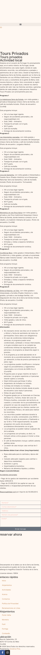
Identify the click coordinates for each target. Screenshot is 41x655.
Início (4, 581)
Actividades (6, 590)
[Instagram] (7, 652)
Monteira (5, 620)
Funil (3, 624)
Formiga (5, 629)
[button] (20, 24)
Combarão (6, 633)
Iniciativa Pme (15, 649)
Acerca (4, 594)
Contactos (6, 599)
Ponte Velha (6, 615)
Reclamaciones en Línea (11, 608)
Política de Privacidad (10, 604)
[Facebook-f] (2, 652)
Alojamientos (7, 585)
